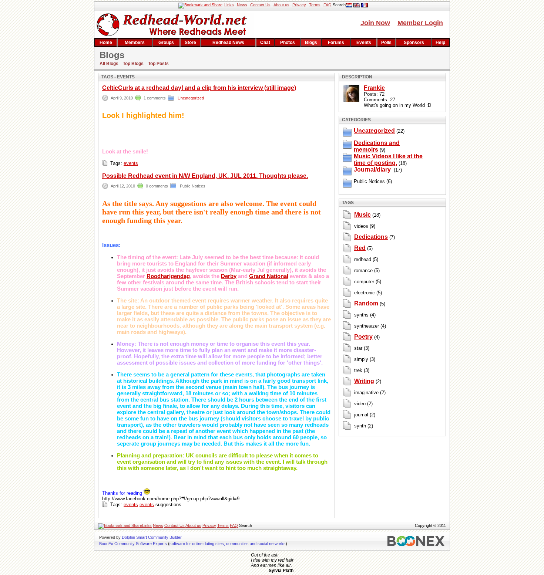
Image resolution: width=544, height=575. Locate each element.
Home (106, 42)
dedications (371, 237)
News (242, 5)
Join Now (375, 23)
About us (281, 5)
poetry (363, 337)
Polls (386, 42)
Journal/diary (372, 169)
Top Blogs (133, 63)
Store (190, 42)
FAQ (327, 5)
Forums (336, 42)
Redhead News (228, 42)
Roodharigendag (168, 276)
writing (364, 381)
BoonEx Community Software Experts (133, 543)
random (366, 303)
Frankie (374, 88)
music (362, 215)
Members (135, 42)
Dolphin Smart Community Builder (152, 537)
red (360, 248)
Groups (166, 42)
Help (440, 42)
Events (363, 42)
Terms (314, 5)
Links (229, 5)
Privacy (299, 5)
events (131, 163)
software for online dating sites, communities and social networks (227, 543)
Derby (228, 276)
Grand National (268, 276)
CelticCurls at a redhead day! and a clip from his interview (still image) (199, 88)
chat (265, 42)
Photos (287, 42)
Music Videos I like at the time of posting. (388, 159)
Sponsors (414, 42)
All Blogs (109, 63)
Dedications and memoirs (377, 146)
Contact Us (260, 5)
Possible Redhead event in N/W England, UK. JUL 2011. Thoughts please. (205, 176)
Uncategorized (191, 98)
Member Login (420, 23)
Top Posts (158, 63)
